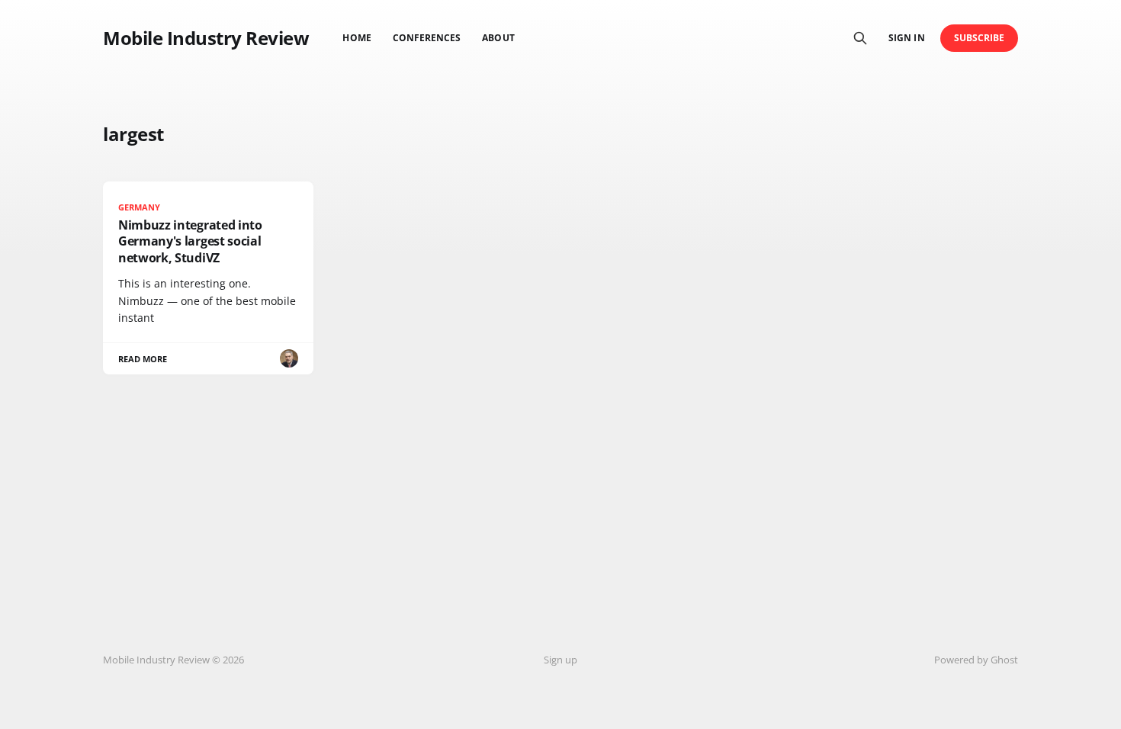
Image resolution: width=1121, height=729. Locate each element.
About (498, 37)
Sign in (906, 37)
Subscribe (979, 37)
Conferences (427, 37)
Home (356, 37)
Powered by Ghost (976, 659)
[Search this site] (860, 38)
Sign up (560, 659)
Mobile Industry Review (206, 38)
